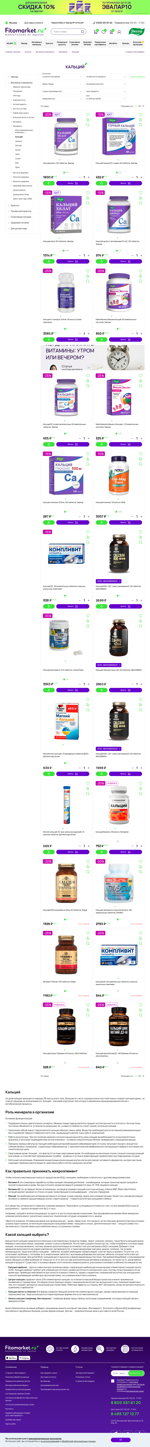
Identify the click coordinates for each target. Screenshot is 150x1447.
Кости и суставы (20, 108)
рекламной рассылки (135, 1391)
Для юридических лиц (50, 1385)
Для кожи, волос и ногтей (23, 117)
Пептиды (16, 95)
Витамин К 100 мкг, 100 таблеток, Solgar (59, 981)
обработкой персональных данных (79, 1441)
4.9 (67, 172)
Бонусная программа (138, 43)
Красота (49, 43)
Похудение (17, 91)
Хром (17, 167)
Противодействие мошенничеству (55, 1389)
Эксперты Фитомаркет (85, 1373)
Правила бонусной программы (18, 1389)
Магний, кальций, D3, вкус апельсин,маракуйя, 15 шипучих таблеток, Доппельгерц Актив (63, 833)
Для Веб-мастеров (13, 1419)
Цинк (17, 154)
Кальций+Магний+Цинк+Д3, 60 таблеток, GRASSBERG (119, 670)
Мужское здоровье (21, 181)
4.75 (119, 434)
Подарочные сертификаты (100, 43)
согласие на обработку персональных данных (131, 1386)
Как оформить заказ (49, 1373)
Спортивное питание (74, 43)
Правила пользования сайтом (17, 1381)
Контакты (9, 1409)
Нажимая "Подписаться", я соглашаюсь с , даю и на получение (131, 1385)
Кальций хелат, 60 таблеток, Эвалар (58, 241)
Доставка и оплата (33, 22)
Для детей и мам (19, 228)
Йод (16, 163)
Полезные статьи (83, 1377)
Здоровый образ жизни (22, 185)
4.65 (120, 512)
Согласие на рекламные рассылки (19, 1404)
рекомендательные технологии (45, 1438)
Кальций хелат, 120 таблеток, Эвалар (58, 163)
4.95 (67, 251)
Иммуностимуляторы (21, 87)
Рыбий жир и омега (21, 113)
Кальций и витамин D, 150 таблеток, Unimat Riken (63, 670)
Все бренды (45, 1381)
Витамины (17, 122)
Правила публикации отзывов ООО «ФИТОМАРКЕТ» (17, 1414)
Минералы (17, 126)
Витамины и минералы (37, 43)
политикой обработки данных (127, 1383)
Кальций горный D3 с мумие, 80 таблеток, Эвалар (116, 163)
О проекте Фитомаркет (135, 52)
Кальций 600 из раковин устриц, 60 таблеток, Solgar (65, 910)
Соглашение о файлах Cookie (17, 1393)
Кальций (19, 137)
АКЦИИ (10, 43)
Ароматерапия (19, 190)
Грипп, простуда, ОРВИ (22, 199)
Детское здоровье (20, 172)
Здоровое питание (87, 43)
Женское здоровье (21, 177)
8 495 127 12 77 (125, 1413)
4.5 (67, 679)
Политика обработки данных (17, 1377)
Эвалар (24, 43)
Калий (17, 150)
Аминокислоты (19, 100)
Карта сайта (10, 1424)
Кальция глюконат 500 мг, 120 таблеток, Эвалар (63, 502)
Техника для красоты (62, 43)
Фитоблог (113, 43)
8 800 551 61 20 (104, 22)
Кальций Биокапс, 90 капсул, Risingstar (112, 832)
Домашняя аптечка (21, 194)
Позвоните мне (130, 22)
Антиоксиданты (19, 104)
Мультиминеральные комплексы (24, 131)
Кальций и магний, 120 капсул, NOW (110, 502)
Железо (18, 141)
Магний (18, 145)
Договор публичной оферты (16, 1385)
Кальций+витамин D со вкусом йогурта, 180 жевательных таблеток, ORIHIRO (114, 911)
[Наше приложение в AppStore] (11, 1358)
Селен (18, 158)
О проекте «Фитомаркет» (15, 1373)
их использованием (50, 1441)
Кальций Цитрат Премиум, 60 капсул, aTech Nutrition (65, 1053)
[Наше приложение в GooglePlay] (24, 1358)
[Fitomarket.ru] (25, 31)
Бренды (125, 43)
